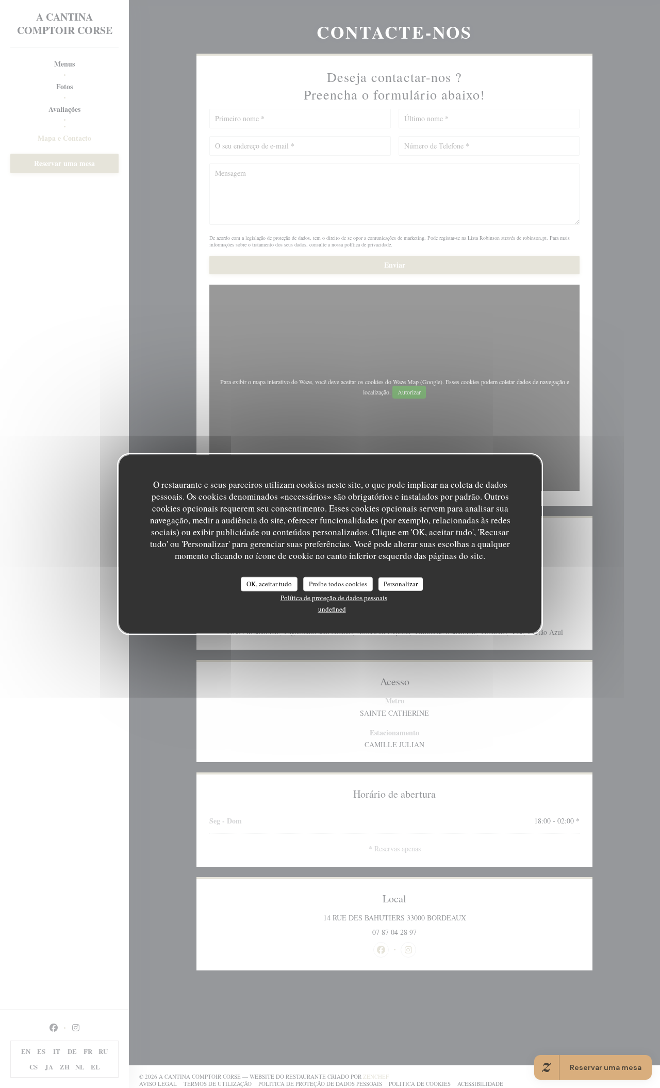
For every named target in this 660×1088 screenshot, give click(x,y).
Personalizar (401, 583)
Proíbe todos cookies (338, 583)
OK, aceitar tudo (269, 583)
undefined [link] (332, 608)
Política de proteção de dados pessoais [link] (333, 597)
